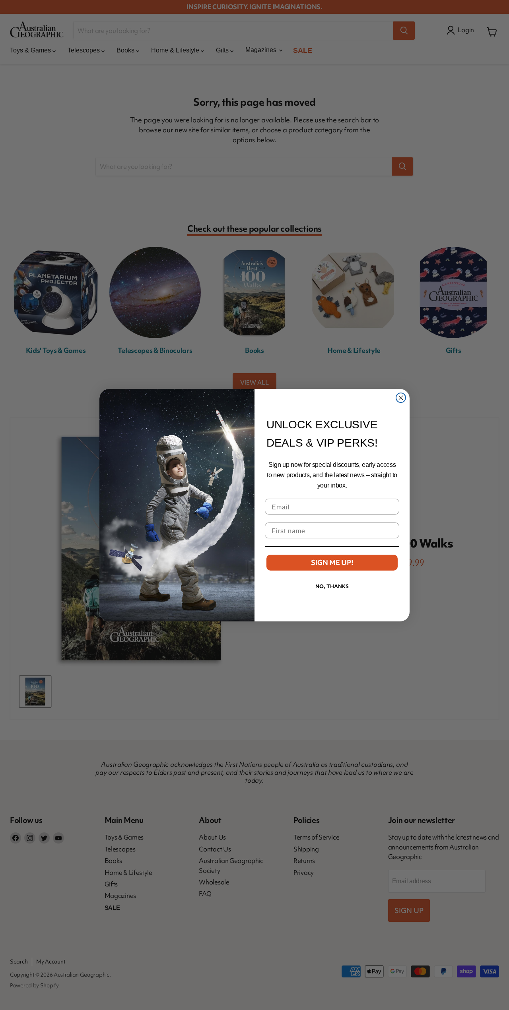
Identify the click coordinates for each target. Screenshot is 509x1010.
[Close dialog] (401, 397)
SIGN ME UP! (332, 562)
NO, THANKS (332, 586)
